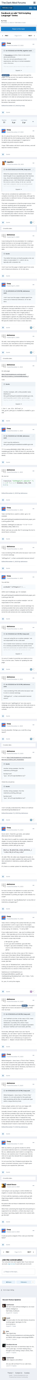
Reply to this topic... (11, 1271)
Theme (10, 1373)
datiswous (11, 235)
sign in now (11, 1264)
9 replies (14, 1366)
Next (30, 35)
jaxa (7, 1331)
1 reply (14, 1326)
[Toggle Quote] (4, 50)
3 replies (14, 1339)
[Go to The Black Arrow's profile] (4, 1345)
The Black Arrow (11, 1344)
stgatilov (25, 50)
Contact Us (18, 1373)
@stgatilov (5, 75)
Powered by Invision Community (18, 1377)
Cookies (27, 1373)
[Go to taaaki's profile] (4, 1319)
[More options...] (33, 44)
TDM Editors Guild (20, 22)
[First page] (2, 35)
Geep (5, 20)
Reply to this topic (18, 29)
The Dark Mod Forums (13, 2)
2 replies (15, 1313)
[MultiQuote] (3, 112)
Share (9, 1282)
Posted (15, 45)
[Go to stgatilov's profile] (4, 163)
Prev (6, 35)
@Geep (24, 1005)
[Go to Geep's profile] (4, 44)
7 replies (13, 1352)
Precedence (9, 55)
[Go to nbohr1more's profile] (4, 1186)
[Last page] (34, 35)
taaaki (8, 1318)
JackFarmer (10, 1304)
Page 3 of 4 (18, 35)
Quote (8, 112)
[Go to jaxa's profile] (4, 1332)
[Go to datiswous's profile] (4, 236)
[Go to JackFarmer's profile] (4, 1305)
